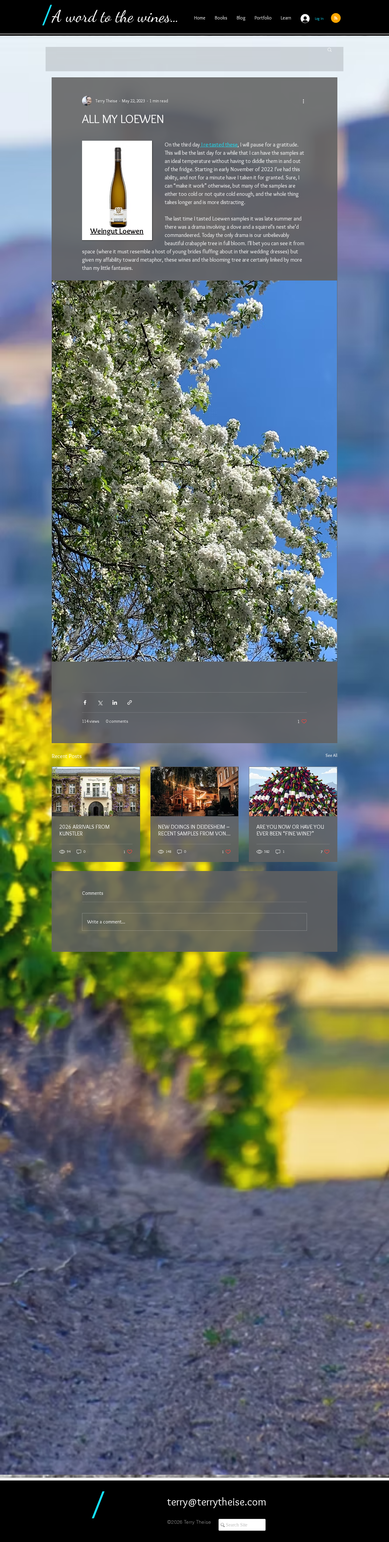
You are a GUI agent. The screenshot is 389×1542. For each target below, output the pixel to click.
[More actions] (303, 100)
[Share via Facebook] (85, 702)
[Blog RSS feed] (336, 18)
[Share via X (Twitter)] (100, 702)
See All (331, 755)
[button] (329, 49)
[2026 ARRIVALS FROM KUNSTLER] (96, 791)
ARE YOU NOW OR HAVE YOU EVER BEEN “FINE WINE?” (290, 830)
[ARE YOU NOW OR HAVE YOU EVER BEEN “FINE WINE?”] (293, 791)
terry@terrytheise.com (216, 1501)
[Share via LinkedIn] (115, 702)
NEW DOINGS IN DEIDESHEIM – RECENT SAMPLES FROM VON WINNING (194, 830)
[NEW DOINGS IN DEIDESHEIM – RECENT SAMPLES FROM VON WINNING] (195, 791)
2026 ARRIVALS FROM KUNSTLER (84, 830)
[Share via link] (130, 702)
